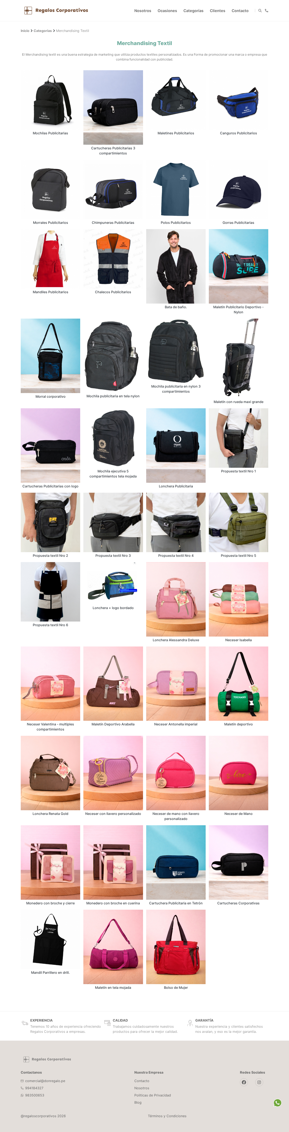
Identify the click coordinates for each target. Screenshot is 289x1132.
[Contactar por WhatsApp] (266, 10)
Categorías (193, 10)
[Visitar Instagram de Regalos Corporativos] (259, 1082)
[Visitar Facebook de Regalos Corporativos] (244, 1082)
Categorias (43, 31)
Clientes (217, 10)
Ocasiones (167, 10)
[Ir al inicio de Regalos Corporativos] (47, 1059)
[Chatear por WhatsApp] (277, 1103)
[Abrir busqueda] (260, 10)
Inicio (25, 31)
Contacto (240, 10)
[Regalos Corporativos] (56, 10)
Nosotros (142, 10)
